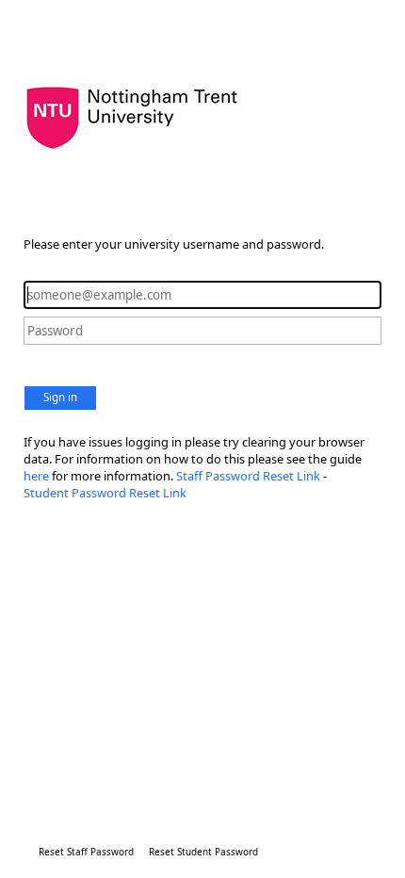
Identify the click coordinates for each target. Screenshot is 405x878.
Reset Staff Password (86, 851)
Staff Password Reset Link (248, 475)
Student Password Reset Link (105, 492)
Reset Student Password (203, 851)
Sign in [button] (60, 397)
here (38, 475)
